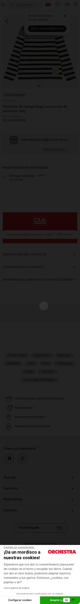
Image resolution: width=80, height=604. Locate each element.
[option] (73, 600)
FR (73, 600)
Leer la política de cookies (16, 588)
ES (66, 600)
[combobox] (66, 600)
